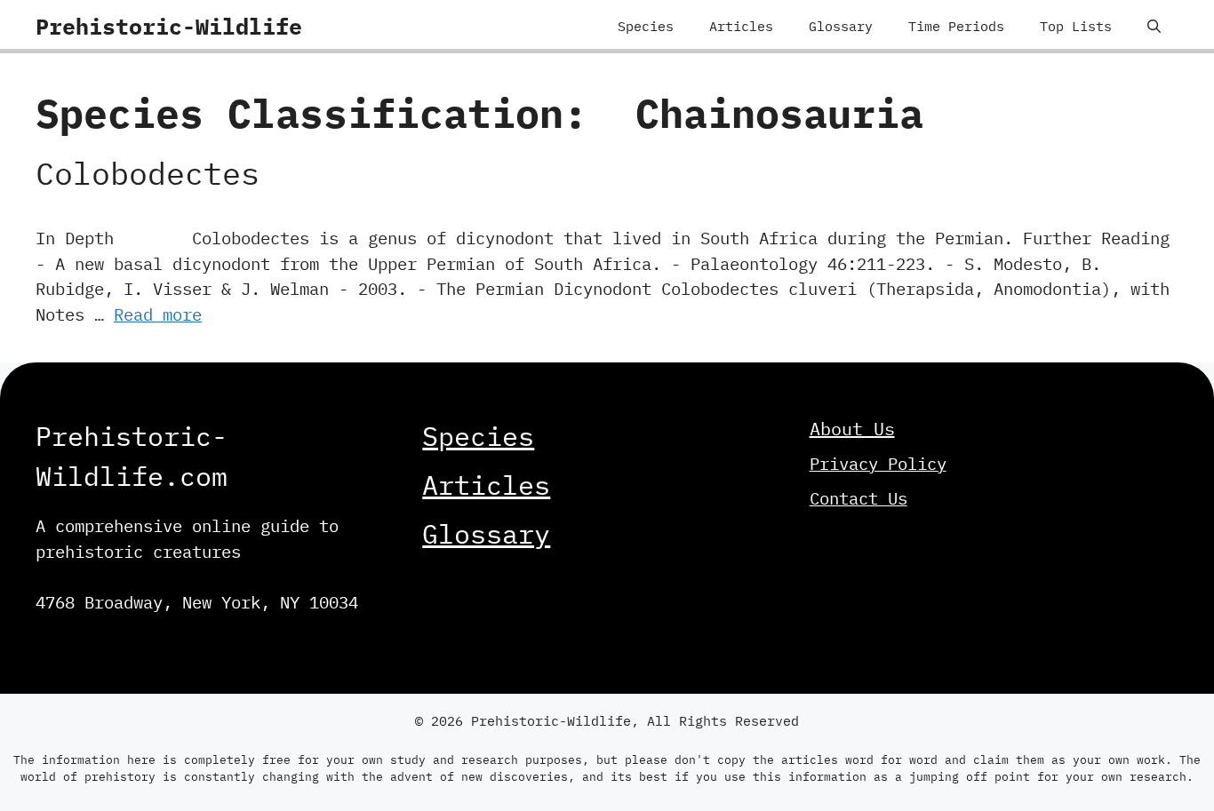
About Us (852, 429)
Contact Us (858, 498)
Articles (741, 26)
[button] (1154, 26)
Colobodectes (148, 173)
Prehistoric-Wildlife (169, 26)
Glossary (841, 26)
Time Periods (956, 26)
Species (646, 26)
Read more (158, 314)
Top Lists (1076, 26)
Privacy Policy (878, 463)
